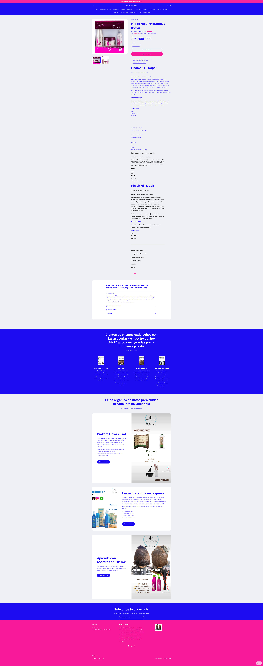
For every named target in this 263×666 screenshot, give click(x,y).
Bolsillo (134, 38)
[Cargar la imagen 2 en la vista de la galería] (105, 60)
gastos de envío (136, 33)
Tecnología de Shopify (167, 658)
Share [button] (134, 273)
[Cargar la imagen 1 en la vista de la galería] (96, 60)
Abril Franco (160, 658)
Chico (141, 38)
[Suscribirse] (142, 618)
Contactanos (95, 627)
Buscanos (94, 624)
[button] (93, 5)
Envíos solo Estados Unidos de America (101, 629)
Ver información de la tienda (139, 62)
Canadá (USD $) (97, 658)
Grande (148, 38)
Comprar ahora (147, 54)
